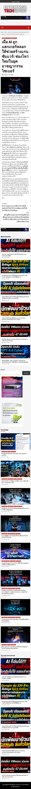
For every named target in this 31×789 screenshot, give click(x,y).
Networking (10, 479)
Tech (3, 314)
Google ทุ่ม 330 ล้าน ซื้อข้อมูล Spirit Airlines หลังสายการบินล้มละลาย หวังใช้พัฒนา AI (14, 276)
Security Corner (7, 38)
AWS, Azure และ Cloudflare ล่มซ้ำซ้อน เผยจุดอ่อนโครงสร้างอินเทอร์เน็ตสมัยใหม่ (15, 647)
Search (3, 369)
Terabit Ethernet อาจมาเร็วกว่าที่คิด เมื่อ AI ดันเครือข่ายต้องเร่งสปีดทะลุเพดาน (15, 563)
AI (2, 38)
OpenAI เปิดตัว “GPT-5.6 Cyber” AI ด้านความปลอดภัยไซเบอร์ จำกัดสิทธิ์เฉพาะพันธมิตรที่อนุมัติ (15, 361)
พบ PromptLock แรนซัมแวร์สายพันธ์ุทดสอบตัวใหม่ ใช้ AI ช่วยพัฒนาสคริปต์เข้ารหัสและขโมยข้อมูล (14, 207)
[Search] (28, 27)
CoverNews (25, 784)
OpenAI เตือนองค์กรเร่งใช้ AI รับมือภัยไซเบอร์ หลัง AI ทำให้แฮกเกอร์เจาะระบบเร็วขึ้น (15, 297)
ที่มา (3, 198)
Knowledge (4, 451)
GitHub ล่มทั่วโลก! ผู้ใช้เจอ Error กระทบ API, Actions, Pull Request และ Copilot (13, 318)
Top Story (14, 38)
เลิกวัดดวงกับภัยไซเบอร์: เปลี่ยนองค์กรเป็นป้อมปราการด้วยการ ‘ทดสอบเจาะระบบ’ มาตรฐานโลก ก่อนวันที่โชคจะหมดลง (15, 592)
